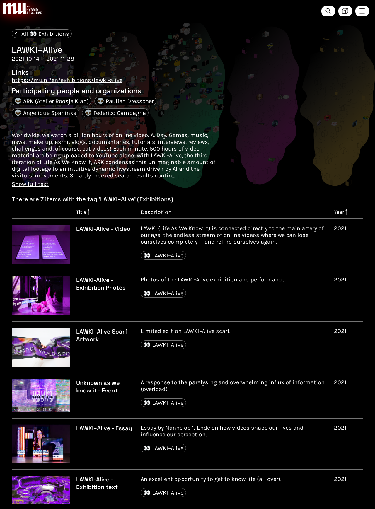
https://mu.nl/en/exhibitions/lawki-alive (67, 80)
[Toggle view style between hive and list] (345, 11)
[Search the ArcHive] (328, 11)
